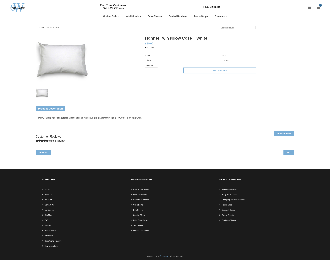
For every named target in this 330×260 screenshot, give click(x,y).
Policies (48, 225)
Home (41, 27)
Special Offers (139, 215)
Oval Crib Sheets (229, 220)
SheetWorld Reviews (53, 241)
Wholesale (49, 235)
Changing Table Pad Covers (233, 199)
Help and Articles (51, 246)
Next (289, 152)
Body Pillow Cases (229, 194)
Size (224, 55)
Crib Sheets (138, 204)
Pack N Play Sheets (141, 189)
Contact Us (49, 204)
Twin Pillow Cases (229, 189)
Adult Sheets (132, 16)
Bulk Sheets (138, 210)
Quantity (149, 65)
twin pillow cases (53, 27)
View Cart (48, 199)
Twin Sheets (138, 225)
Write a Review (284, 133)
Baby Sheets (154, 16)
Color (147, 55)
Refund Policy (50, 230)
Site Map (48, 215)
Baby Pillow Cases (140, 220)
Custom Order (110, 16)
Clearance (220, 16)
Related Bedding (177, 16)
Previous (43, 152)
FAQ (46, 220)
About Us (48, 194)
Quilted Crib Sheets (141, 230)
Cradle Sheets (228, 215)
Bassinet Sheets (228, 210)
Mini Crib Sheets (140, 194)
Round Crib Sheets (141, 199)
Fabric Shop (200, 16)
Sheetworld (164, 256)
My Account (49, 210)
